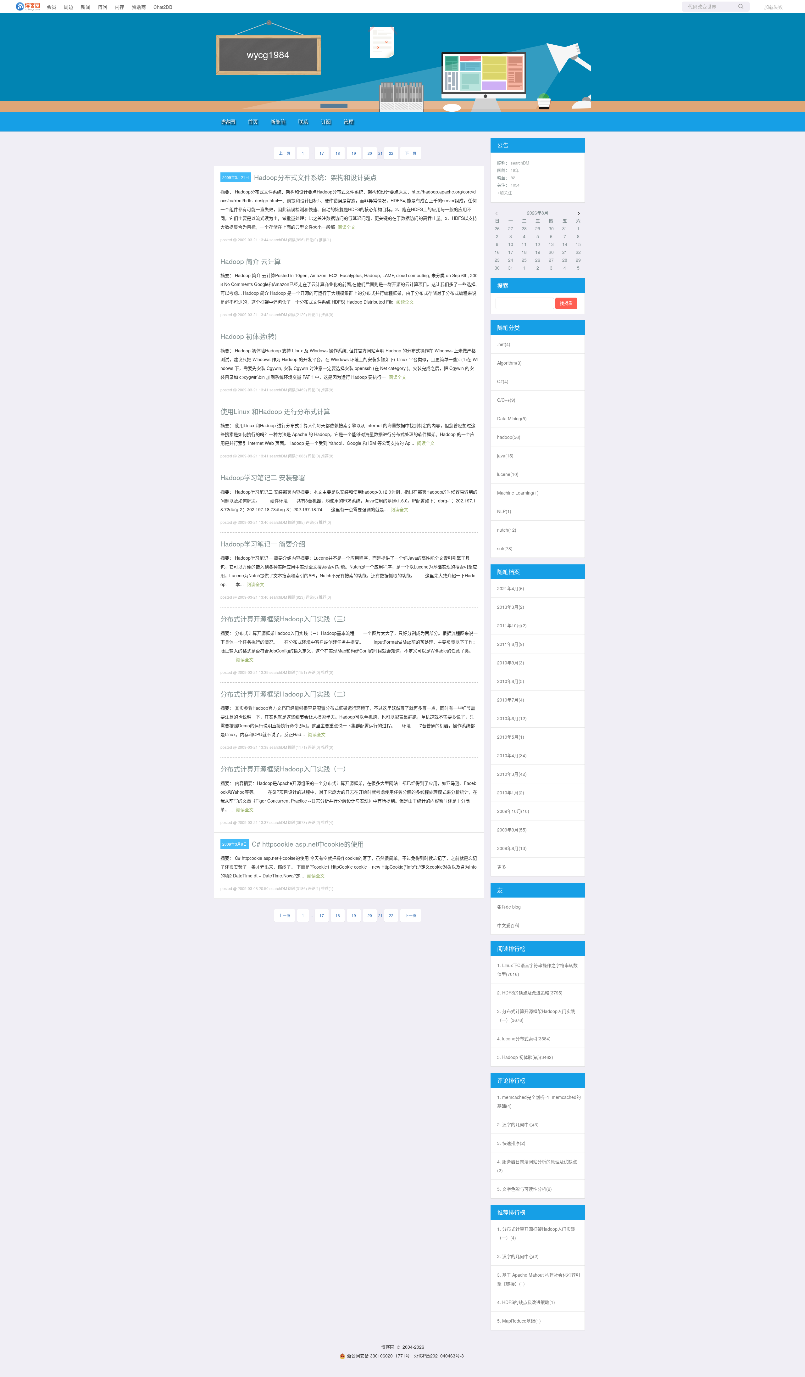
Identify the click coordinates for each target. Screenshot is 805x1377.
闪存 (119, 6)
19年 (515, 170)
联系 (303, 121)
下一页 (410, 153)
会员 (51, 6)
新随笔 (278, 121)
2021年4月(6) (510, 588)
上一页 (284, 153)
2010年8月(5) (510, 681)
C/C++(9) (506, 400)
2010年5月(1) (510, 737)
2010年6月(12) (512, 718)
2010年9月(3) (510, 662)
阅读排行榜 (511, 948)
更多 (501, 867)
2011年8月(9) (510, 644)
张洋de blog (509, 907)
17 (321, 153)
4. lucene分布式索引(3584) (524, 1038)
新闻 (85, 6)
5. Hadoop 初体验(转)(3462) (525, 1057)
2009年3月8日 (234, 844)
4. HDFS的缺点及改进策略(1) (526, 1302)
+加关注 (504, 192)
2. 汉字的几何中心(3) (518, 1124)
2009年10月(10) (513, 811)
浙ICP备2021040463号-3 (439, 1355)
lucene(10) (508, 474)
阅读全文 (346, 227)
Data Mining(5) (512, 418)
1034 (515, 185)
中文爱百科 (508, 925)
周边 (68, 6)
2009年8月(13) (512, 848)
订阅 (326, 121)
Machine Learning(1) (518, 493)
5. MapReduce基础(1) (519, 1321)
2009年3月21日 (235, 177)
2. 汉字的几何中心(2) (518, 1256)
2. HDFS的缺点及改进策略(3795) (530, 992)
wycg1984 (268, 54)
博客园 (227, 121)
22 (391, 153)
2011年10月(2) (512, 625)
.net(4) (503, 344)
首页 (253, 121)
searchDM (520, 163)
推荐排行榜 (511, 1212)
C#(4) (502, 381)
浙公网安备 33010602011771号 (378, 1355)
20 (370, 153)
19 (354, 153)
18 (338, 153)
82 (513, 178)
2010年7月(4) (510, 700)
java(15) (505, 455)
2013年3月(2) (510, 607)
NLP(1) (504, 511)
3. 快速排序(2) (511, 1143)
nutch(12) (506, 530)
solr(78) (505, 548)
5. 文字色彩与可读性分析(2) (524, 1189)
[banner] (25, 6)
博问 (102, 6)
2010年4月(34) (512, 755)
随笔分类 (508, 327)
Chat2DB (162, 6)
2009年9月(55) (512, 829)
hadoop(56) (508, 437)
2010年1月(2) (510, 792)
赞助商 (139, 6)
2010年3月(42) (512, 774)
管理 (348, 121)
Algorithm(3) (509, 363)
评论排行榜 (511, 1080)
